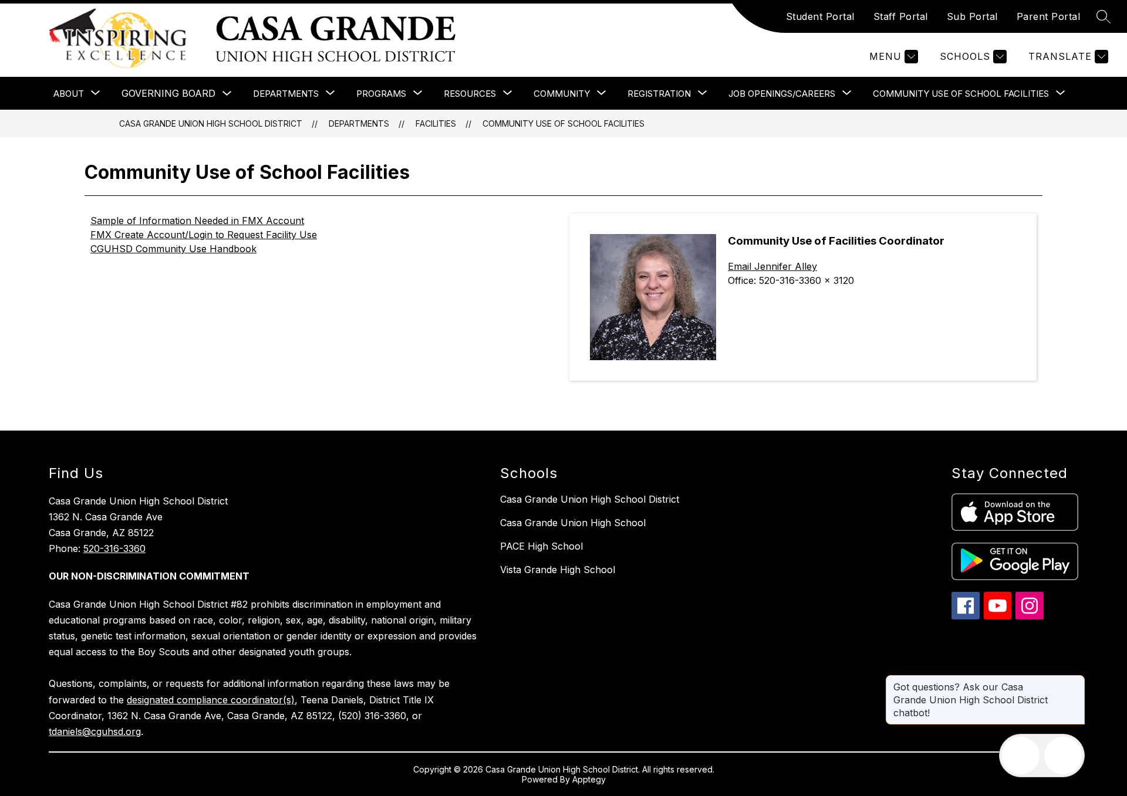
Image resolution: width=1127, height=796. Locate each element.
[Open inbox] (1021, 755)
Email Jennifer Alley (772, 266)
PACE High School (541, 546)
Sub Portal (972, 16)
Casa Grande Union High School (573, 523)
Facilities (436, 123)
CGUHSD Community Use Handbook (173, 249)
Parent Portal (1049, 16)
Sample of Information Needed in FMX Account (197, 220)
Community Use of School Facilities (563, 123)
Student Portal (820, 16)
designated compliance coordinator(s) (211, 700)
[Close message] (1075, 681)
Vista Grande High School (557, 569)
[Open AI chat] (1063, 755)
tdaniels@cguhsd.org (95, 731)
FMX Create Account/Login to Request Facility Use (203, 235)
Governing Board (168, 93)
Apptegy (589, 779)
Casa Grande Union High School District (210, 123)
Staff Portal (900, 16)
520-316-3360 (114, 548)
